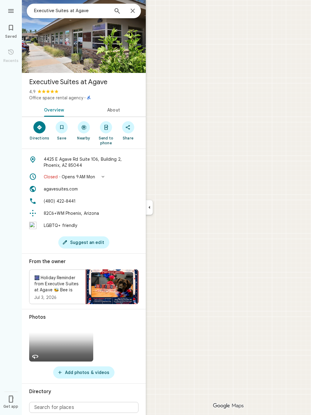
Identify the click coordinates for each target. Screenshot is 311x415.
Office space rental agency (56, 98)
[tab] (53, 109)
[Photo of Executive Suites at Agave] (84, 36)
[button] (84, 177)
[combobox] (71, 10)
